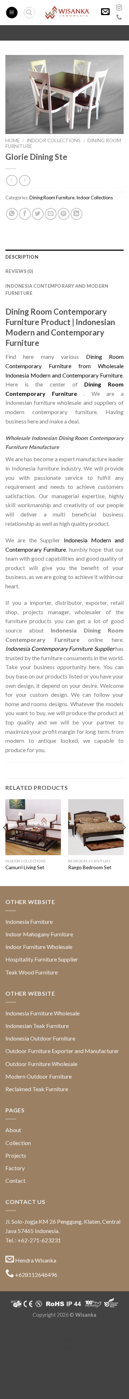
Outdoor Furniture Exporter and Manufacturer (62, 1050)
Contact (15, 1180)
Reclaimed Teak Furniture (36, 1088)
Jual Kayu (104, 1373)
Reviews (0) (19, 271)
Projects (15, 1155)
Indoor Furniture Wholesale (38, 946)
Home (12, 140)
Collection (18, 1142)
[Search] (29, 12)
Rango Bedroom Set (89, 867)
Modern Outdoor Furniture (38, 1076)
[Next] (124, 841)
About (13, 1129)
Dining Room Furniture (52, 197)
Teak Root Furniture (36, 1348)
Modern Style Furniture (88, 1348)
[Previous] (5, 841)
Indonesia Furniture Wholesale (42, 1013)
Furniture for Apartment (86, 1356)
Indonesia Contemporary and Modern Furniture (56, 289)
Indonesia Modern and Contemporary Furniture (64, 1323)
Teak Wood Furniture (31, 972)
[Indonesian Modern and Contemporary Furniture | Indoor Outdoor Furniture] (67, 12)
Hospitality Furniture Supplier (41, 959)
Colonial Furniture (35, 1356)
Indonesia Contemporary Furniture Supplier (59, 648)
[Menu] (12, 13)
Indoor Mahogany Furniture (39, 934)
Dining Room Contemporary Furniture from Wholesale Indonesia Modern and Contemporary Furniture (64, 365)
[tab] (64, 257)
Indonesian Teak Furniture (37, 1025)
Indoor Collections (54, 140)
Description (21, 257)
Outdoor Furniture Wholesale (41, 1063)
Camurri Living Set (24, 867)
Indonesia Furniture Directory (45, 1331)
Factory (15, 1167)
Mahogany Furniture (98, 1340)
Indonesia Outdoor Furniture (40, 1038)
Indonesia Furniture (29, 921)
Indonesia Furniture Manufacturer (52, 1373)
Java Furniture (102, 1331)
